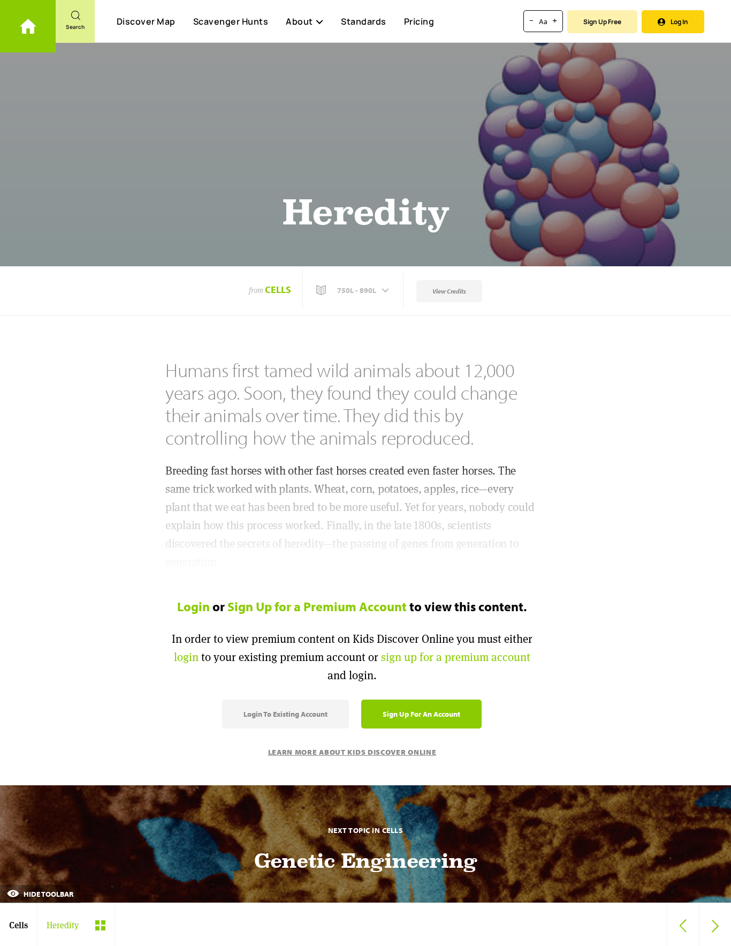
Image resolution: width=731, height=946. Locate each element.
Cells (278, 289)
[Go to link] (28, 26)
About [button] (299, 21)
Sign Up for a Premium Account (317, 606)
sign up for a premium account (455, 657)
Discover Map (146, 21)
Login (193, 606)
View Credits (449, 291)
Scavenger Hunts (231, 21)
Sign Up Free (602, 21)
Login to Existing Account (285, 714)
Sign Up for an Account (421, 714)
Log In (679, 21)
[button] (354, 290)
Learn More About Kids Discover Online (352, 752)
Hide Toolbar (47, 894)
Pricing (419, 21)
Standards (363, 21)
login (186, 657)
